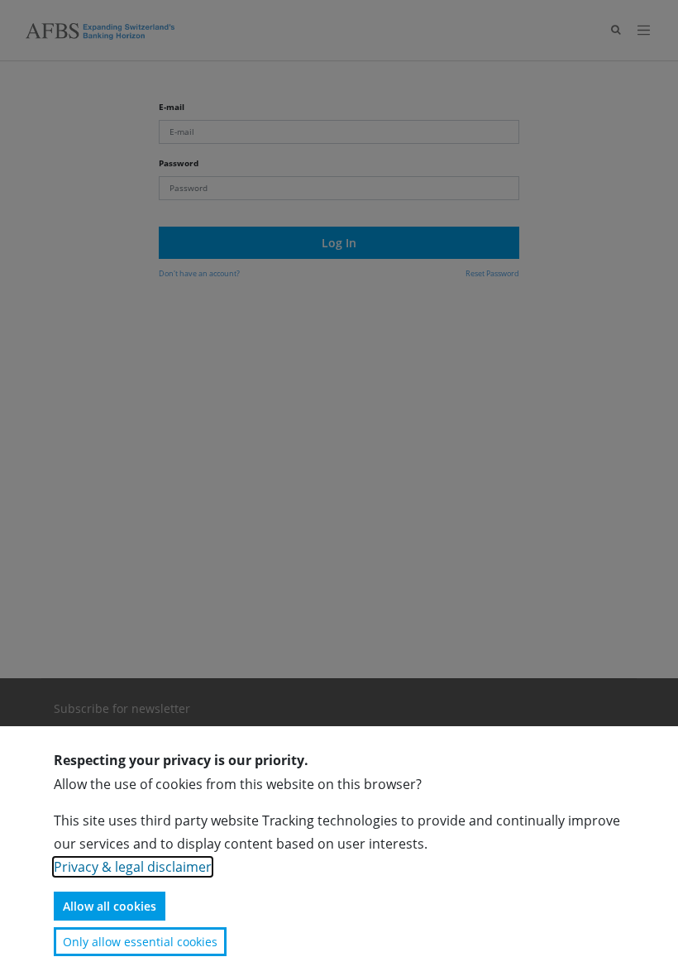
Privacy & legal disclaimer (133, 867)
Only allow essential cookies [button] (140, 942)
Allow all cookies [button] (109, 906)
